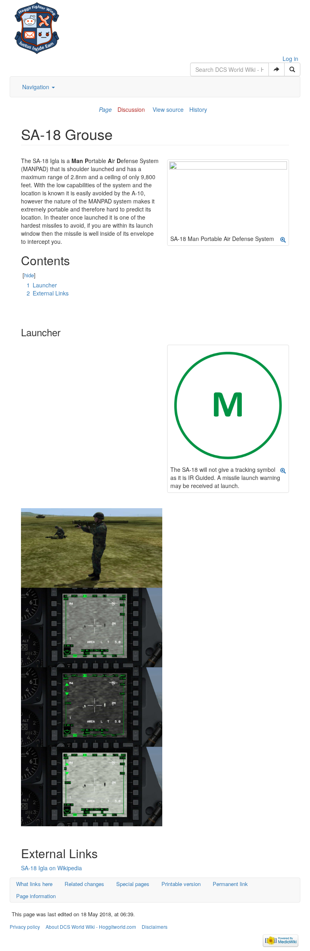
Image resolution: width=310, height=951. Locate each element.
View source (168, 109)
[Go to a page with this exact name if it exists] (276, 69)
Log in (290, 58)
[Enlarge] (283, 240)
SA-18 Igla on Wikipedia (51, 868)
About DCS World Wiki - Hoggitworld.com (91, 926)
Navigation (36, 87)
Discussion (131, 109)
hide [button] (29, 275)
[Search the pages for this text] (292, 69)
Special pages (132, 884)
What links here (34, 884)
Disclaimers (155, 926)
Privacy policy (25, 926)
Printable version (181, 884)
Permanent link (230, 884)
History (198, 109)
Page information (36, 896)
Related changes (84, 884)
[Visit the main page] (37, 26)
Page (105, 109)
